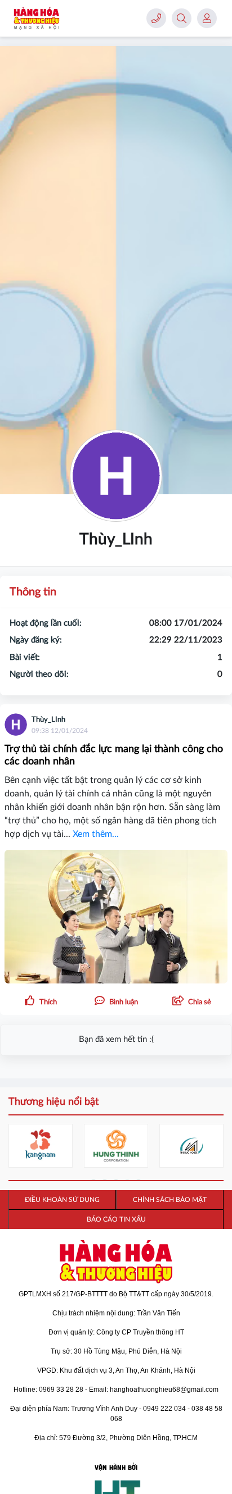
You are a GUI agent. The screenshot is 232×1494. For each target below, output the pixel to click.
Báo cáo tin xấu (116, 1219)
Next (215, 1147)
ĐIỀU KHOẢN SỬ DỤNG (62, 1199)
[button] (191, 1002)
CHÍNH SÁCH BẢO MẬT (170, 1199)
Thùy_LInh (48, 719)
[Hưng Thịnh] (116, 1146)
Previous (16, 1147)
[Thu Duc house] (191, 1146)
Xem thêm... (96, 834)
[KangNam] (40, 1146)
